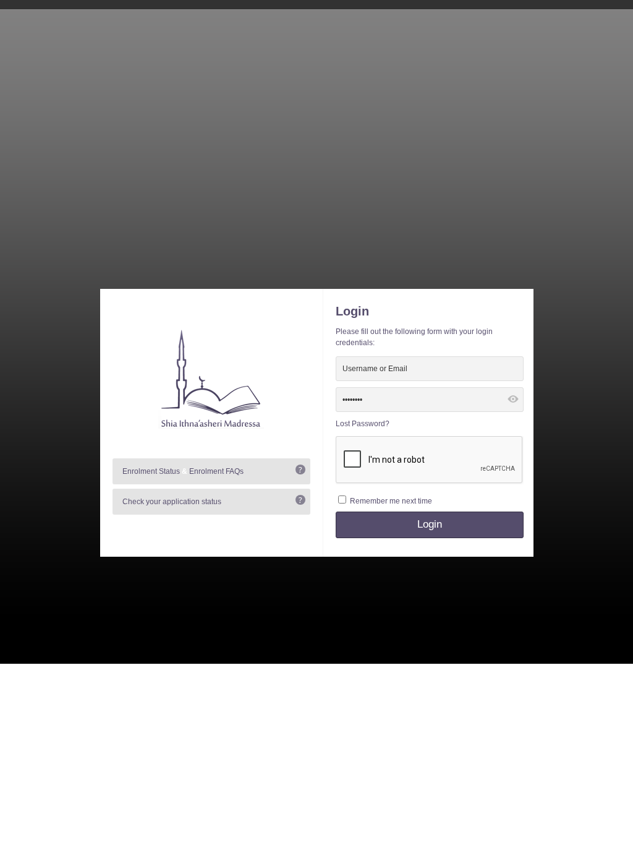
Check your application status (171, 501)
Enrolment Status (151, 471)
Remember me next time (391, 501)
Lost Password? (362, 423)
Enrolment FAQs (216, 471)
